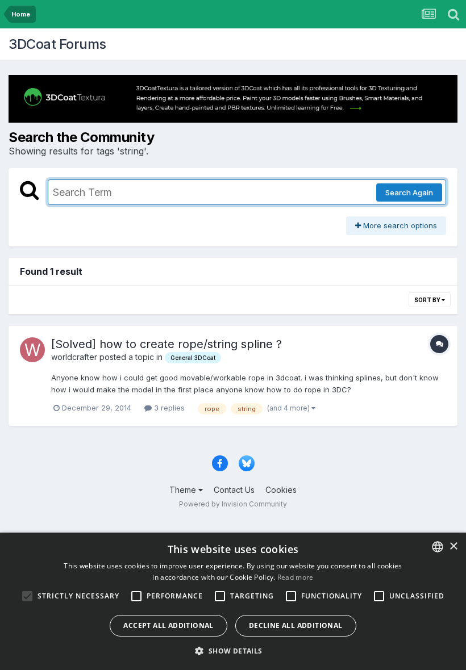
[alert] (233, 601)
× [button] (453, 546)
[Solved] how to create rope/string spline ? (166, 344)
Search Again (409, 192)
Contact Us (234, 490)
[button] (232, 650)
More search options (399, 225)
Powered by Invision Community (233, 504)
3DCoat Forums (57, 44)
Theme (183, 490)
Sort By (428, 299)
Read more (295, 577)
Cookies (281, 490)
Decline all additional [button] (296, 625)
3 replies (168, 407)
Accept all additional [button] (168, 625)
